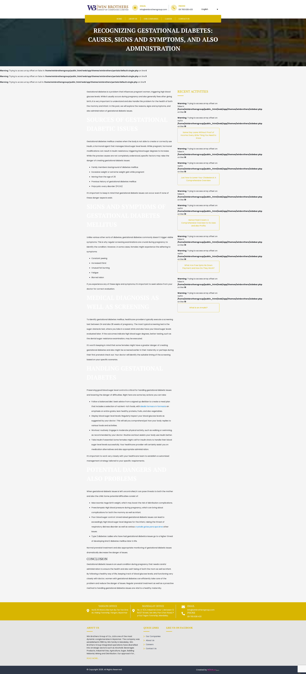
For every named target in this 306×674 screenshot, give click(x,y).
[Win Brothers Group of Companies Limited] (107, 7)
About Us (133, 19)
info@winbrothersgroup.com (153, 9)
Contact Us (184, 19)
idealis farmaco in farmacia (153, 406)
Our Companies (151, 19)
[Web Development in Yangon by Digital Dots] (213, 669)
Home (119, 19)
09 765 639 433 (186, 9)
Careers (149, 644)
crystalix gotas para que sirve (149, 526)
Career (168, 19)
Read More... (93, 658)
